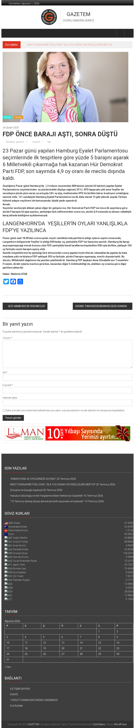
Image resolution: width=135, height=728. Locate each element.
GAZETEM (78, 14)
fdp (49, 142)
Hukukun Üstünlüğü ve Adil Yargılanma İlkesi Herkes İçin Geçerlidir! (46, 495)
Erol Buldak (16, 705)
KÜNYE (14, 694)
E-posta (8, 385)
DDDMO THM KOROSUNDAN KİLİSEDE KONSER (101, 306)
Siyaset (18, 117)
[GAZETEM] (7, 33)
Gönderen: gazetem (14, 142)
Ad (5, 372)
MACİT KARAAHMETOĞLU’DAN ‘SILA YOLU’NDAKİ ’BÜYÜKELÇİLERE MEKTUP (69, 44)
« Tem (8, 667)
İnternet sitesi (10, 397)
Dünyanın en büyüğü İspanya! (26, 490)
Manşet (7, 117)
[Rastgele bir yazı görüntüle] (128, 33)
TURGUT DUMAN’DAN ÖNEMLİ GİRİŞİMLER (34, 700)
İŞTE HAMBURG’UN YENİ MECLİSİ (26, 306)
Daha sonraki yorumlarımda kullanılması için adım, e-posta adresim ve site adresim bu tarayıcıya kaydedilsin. (65, 410)
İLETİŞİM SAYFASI (20, 688)
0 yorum (36, 142)
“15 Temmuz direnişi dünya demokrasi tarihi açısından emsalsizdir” (47, 501)
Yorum (7, 338)
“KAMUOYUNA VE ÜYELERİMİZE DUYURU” (33, 478)
